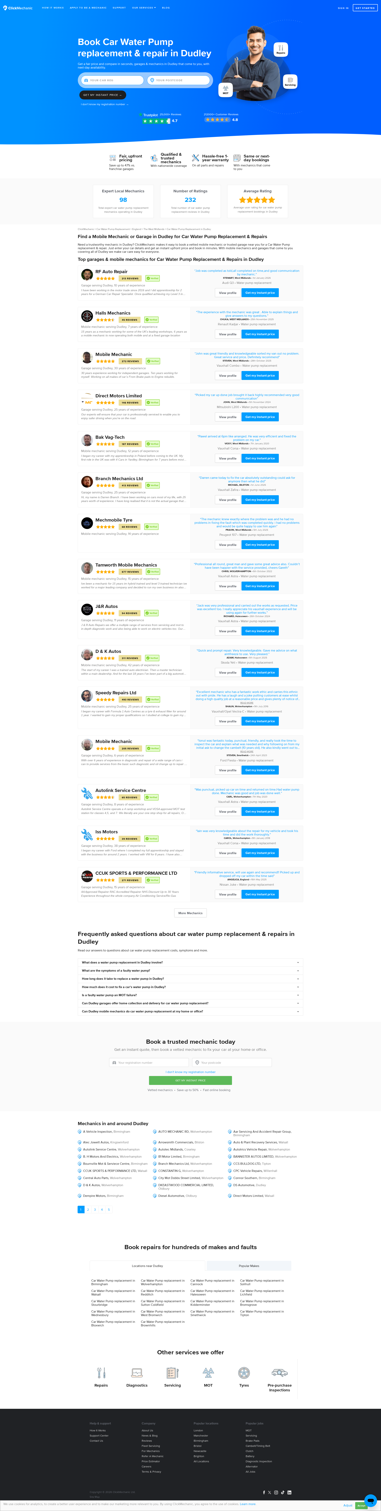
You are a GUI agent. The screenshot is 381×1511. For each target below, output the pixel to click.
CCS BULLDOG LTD (246, 1163)
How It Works (53, 7)
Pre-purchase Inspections (280, 1387)
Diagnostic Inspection (259, 1461)
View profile (228, 293)
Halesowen (241, 616)
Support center (99, 1435)
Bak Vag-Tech (110, 437)
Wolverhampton (243, 706)
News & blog (150, 1435)
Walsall (283, 1142)
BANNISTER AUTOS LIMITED (253, 1156)
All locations (201, 1461)
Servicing (172, 1385)
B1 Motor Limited (169, 1156)
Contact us (96, 1440)
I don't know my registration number (191, 1072)
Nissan (224, 884)
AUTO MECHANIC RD (173, 1131)
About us (147, 1430)
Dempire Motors (94, 1195)
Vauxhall (223, 365)
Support (119, 7)
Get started (365, 8)
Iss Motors (106, 831)
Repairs (101, 1385)
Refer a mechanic (153, 1456)
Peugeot (225, 534)
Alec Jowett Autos (96, 1142)
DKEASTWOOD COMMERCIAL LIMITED (185, 1185)
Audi (225, 282)
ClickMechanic (86, 229)
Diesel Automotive (171, 1195)
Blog (166, 7)
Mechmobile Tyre (113, 520)
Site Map (95, 1496)
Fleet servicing (151, 1445)
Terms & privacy (151, 1471)
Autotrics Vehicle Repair (250, 1149)
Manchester (201, 1435)
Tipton (266, 1163)
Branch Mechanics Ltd (119, 478)
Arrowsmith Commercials (175, 1142)
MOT (208, 1385)
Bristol (197, 1445)
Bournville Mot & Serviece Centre (106, 1163)
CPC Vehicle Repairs (247, 1170)
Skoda (225, 662)
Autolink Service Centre (120, 790)
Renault (223, 324)
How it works (98, 1430)
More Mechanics (190, 913)
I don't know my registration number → (105, 104)
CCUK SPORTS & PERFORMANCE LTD (136, 873)
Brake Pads (253, 1440)
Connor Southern (245, 1178)
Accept (361, 1505)
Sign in (343, 8)
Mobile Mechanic (113, 354)
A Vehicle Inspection (97, 1131)
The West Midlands (153, 229)
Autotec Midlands (170, 1149)
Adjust (347, 1505)
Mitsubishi (224, 407)
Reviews (170, 114)
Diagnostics (137, 1385)
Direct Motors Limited (118, 395)
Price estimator (151, 1461)
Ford (223, 760)
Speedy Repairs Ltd (115, 692)
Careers (146, 1466)
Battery (250, 1456)
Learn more (248, 1504)
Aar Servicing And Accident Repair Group (262, 1131)
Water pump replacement (254, 282)
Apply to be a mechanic (88, 7)
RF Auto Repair (111, 271)
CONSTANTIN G (169, 1170)
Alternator (252, 1466)
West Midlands (243, 278)
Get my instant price (260, 292)
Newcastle (200, 1451)
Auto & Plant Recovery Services (255, 1142)
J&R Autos (106, 606)
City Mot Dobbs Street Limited (179, 1178)
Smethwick (242, 755)
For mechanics (151, 1451)
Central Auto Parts (95, 1178)
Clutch (249, 1451)
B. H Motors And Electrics (100, 1156)
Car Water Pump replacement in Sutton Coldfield (163, 1302)
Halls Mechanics (112, 313)
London (198, 1430)
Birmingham (122, 1131)
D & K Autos (108, 651)
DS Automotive (243, 1185)
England (136, 229)
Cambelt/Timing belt (258, 1445)
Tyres (244, 1385)
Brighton (199, 1456)
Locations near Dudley (147, 1266)
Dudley (108, 285)
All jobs (250, 1471)
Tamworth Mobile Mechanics (126, 565)
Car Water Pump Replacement (113, 229)
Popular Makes (249, 1266)
